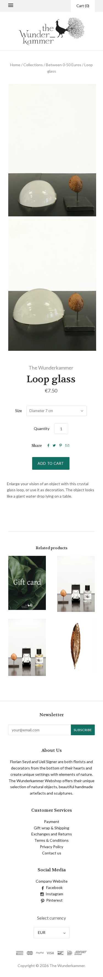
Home (15, 64)
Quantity (41, 428)
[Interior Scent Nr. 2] (27, 647)
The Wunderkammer (51, 368)
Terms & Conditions (51, 840)
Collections (33, 64)
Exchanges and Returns (51, 834)
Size (18, 410)
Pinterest (54, 900)
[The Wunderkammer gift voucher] (27, 583)
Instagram (54, 893)
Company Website (52, 881)
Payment (51, 821)
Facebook (54, 887)
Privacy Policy (51, 846)
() (82, 5)
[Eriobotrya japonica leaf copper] (76, 645)
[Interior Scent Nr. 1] (76, 584)
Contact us (51, 853)
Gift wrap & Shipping (51, 827)
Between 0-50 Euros (63, 64)
